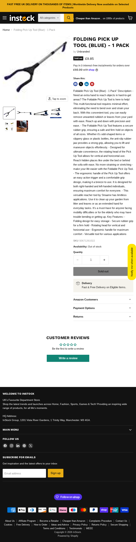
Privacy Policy (80, 524)
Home (6, 29)
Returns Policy (99, 524)
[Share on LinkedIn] (86, 84)
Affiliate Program (27, 521)
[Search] (68, 18)
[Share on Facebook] (75, 84)
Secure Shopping (119, 524)
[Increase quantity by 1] (104, 259)
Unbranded (83, 51)
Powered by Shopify (68, 536)
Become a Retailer (49, 521)
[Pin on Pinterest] (92, 84)
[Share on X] (81, 84)
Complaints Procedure (100, 521)
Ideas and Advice (60, 524)
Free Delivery (23, 524)
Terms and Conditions (54, 528)
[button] (9, 113)
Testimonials (75, 528)
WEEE (89, 528)
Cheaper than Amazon (74, 521)
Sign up (56, 473)
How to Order (40, 524)
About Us (10, 521)
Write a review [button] (68, 358)
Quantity (78, 252)
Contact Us (121, 521)
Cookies (8, 524)
